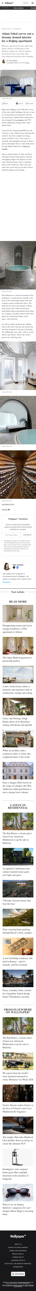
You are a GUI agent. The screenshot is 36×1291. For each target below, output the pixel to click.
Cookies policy (18, 1257)
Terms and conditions (18, 1251)
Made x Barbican (18, 8)
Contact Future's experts (18, 1247)
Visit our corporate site (24, 1283)
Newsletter (30, 103)
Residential (17, 28)
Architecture (6, 28)
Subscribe (25, 3)
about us (18, 1244)
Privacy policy (18, 1254)
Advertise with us (18, 1260)
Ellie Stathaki (13, 60)
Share (6, 103)
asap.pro (5, 509)
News (27, 63)
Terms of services (25, 541)
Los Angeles (19, 120)
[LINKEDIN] (18, 567)
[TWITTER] (14, 567)
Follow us (20, 103)
